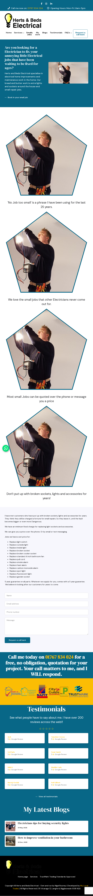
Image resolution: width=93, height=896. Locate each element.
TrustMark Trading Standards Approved (57, 877)
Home (9, 32)
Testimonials (56, 32)
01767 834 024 (35, 8)
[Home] (23, 20)
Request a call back (80, 33)
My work (37, 33)
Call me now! (48, 354)
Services (17, 33)
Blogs (44, 32)
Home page (23, 877)
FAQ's (67, 33)
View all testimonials (48, 796)
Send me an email (48, 160)
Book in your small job (18, 97)
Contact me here (48, 451)
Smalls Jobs (29, 33)
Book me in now (48, 257)
